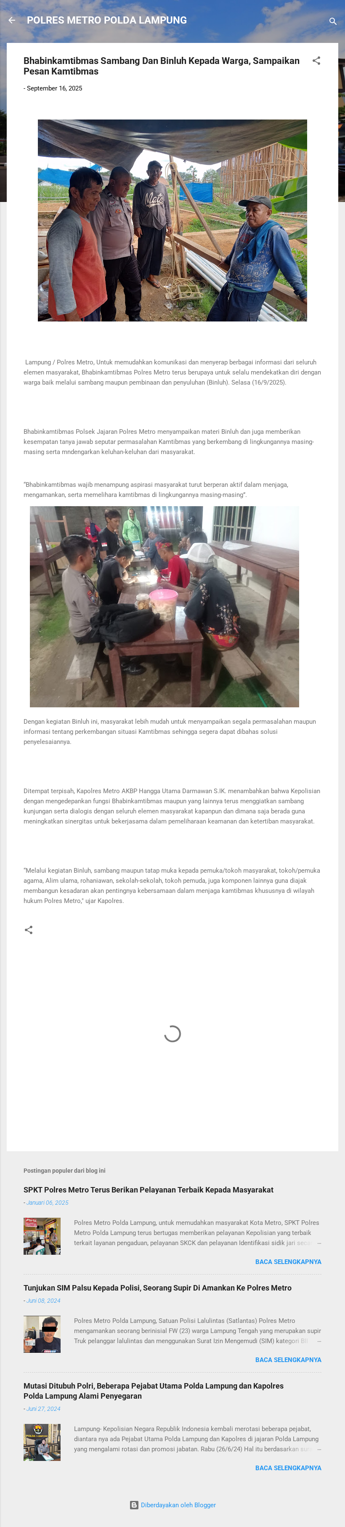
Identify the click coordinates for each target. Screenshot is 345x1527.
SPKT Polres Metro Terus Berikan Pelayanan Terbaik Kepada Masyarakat (148, 1189)
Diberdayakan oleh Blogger (177, 1505)
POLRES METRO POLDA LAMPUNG (107, 20)
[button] (316, 62)
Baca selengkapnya (288, 1262)
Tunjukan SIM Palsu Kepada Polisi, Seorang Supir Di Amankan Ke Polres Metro (158, 1287)
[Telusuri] (333, 23)
